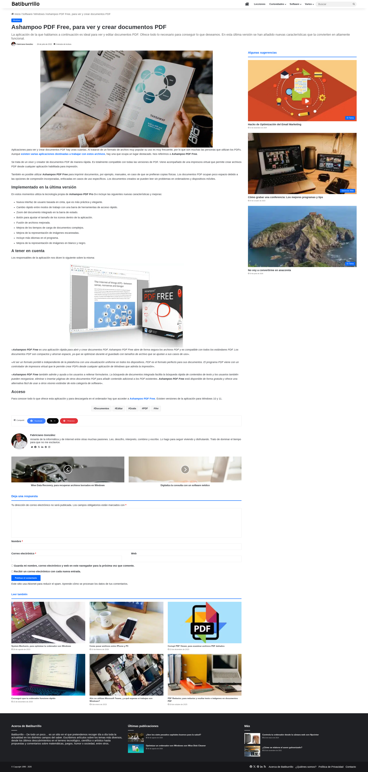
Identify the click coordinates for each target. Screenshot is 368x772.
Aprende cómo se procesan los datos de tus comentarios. (95, 583)
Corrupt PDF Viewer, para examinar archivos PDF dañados (196, 646)
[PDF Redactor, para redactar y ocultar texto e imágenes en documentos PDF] (205, 675)
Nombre (17, 541)
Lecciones (259, 4)
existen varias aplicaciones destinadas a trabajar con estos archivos (63, 154)
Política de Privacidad (331, 766)
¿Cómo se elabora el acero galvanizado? (282, 747)
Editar (119, 408)
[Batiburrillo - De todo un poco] (25, 4)
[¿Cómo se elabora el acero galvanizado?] (252, 751)
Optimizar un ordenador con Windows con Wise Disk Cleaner (176, 745)
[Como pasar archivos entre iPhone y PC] (126, 622)
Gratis (133, 408)
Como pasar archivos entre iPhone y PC (109, 646)
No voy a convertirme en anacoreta (269, 270)
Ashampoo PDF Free (142, 398)
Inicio (17, 14)
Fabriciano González (25, 44)
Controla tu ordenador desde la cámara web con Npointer (290, 735)
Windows (39, 14)
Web (134, 553)
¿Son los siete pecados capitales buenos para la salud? (173, 735)
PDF (145, 408)
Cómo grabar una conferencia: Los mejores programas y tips (285, 197)
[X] (39, 447)
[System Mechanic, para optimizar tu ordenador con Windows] (48, 622)
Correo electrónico (23, 553)
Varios (308, 4)
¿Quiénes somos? (305, 766)
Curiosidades (276, 4)
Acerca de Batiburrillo (281, 766)
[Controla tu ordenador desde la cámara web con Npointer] (252, 738)
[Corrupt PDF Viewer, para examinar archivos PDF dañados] (205, 622)
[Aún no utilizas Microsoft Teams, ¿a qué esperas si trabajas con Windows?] (126, 675)
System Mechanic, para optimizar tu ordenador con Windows (41, 646)
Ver (157, 408)
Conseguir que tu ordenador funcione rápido (33, 698)
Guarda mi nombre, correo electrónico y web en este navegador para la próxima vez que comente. (74, 565)
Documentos (102, 408)
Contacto (351, 766)
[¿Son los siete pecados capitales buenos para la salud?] (136, 737)
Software (294, 4)
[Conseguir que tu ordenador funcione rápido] (48, 675)
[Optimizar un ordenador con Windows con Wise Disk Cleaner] (136, 748)
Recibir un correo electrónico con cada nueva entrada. (47, 571)
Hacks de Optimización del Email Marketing (274, 124)
